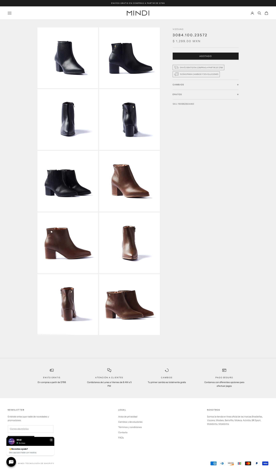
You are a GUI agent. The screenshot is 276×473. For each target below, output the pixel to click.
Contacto (122, 432)
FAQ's (121, 437)
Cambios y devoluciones (130, 421)
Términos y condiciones (130, 427)
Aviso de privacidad (127, 416)
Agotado (205, 56)
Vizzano (178, 29)
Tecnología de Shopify (39, 463)
